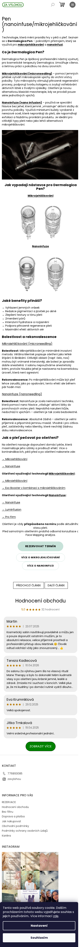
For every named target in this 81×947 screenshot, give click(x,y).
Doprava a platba (13, 816)
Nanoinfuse (57, 495)
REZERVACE (9, 802)
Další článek (56, 585)
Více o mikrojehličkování (40, 557)
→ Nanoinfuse (11, 466)
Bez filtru (7, 812)
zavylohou (14, 779)
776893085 (15, 773)
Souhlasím (39, 938)
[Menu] (72, 4)
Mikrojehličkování (62, 473)
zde (55, 916)
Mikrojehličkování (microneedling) (27, 73)
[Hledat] (53, 4)
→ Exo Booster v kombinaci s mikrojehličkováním (33, 488)
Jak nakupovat (11, 821)
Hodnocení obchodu (40, 600)
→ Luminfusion (11, 509)
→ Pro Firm (9, 517)
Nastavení (39, 925)
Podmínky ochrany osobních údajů (25, 831)
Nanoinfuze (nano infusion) (22, 102)
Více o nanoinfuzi (40, 565)
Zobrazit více (41, 746)
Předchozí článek (28, 585)
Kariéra (6, 835)
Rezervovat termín (40, 546)
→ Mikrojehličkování (14, 459)
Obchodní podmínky (15, 826)
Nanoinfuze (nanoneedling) (22, 394)
